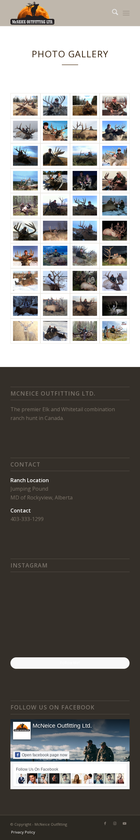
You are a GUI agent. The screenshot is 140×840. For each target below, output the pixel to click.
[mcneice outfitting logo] (57, 13)
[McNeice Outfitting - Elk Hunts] (25, 105)
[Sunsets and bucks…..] (29, 637)
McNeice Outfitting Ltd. (62, 725)
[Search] (111, 13)
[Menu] (126, 13)
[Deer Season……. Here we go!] (110, 596)
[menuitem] (111, 13)
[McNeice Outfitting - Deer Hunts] (55, 105)
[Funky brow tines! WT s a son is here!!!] (110, 637)
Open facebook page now (44, 755)
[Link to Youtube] (125, 823)
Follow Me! (70, 662)
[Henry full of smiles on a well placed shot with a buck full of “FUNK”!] (70, 637)
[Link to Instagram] (115, 823)
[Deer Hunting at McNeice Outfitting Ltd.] (55, 230)
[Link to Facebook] (105, 823)
